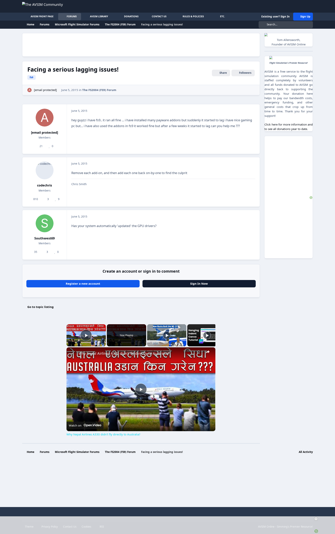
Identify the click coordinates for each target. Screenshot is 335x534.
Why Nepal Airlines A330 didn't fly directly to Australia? (124, 353)
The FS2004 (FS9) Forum (99, 90)
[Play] (167, 335)
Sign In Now (199, 283)
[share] (207, 351)
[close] (169, 519)
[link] (73, 353)
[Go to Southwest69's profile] (45, 223)
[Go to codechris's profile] (45, 170)
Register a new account (83, 283)
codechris (44, 185)
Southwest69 (44, 238)
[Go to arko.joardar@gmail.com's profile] (29, 90)
